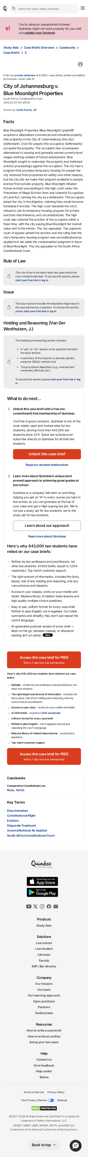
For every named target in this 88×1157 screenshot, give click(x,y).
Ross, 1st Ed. (16, 790)
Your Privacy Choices (34, 1100)
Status (44, 1077)
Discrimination (17, 810)
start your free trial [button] (26, 280)
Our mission (44, 983)
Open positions (44, 1001)
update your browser (40, 32)
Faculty (44, 960)
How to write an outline (44, 1036)
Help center (44, 1071)
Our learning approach (44, 995)
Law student (44, 948)
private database (25, 75)
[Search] (14, 8)
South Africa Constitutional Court (30, 835)
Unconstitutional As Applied (27, 830)
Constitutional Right (21, 815)
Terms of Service (33, 1092)
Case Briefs (11, 52)
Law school (44, 943)
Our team (43, 989)
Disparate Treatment (21, 825)
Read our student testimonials (47, 464)
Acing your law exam (44, 1042)
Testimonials (44, 1013)
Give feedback (44, 1065)
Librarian (44, 954)
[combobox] (44, 8)
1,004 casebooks (50, 712)
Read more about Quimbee (47, 536)
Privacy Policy (55, 1092)
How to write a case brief (43, 1030)
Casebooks (67, 47)
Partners (44, 1007)
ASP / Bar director (44, 966)
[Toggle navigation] (83, 8)
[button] (47, 454)
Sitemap (62, 1100)
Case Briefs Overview (39, 47)
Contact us (44, 1059)
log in (44, 280)
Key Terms (16, 802)
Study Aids (11, 47)
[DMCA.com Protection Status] (44, 1108)
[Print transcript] (80, 64)
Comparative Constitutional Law (26, 785)
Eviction (13, 820)
